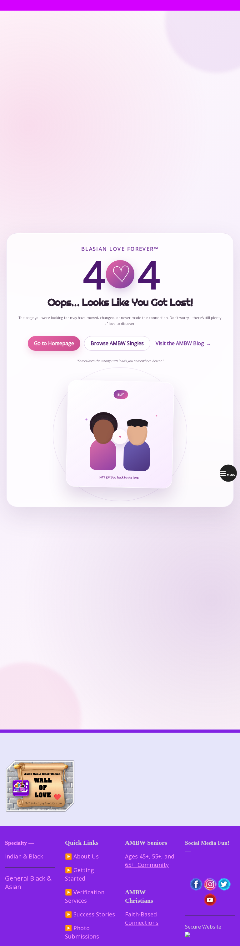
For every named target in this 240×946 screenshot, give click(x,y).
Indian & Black (24, 856)
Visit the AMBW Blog (183, 343)
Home (10, 5)
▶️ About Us (82, 856)
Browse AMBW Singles (117, 343)
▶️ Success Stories (90, 914)
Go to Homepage (54, 343)
